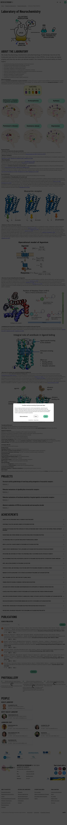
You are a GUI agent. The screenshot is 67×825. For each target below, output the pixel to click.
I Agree (45, 416)
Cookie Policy (31, 419)
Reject (36, 416)
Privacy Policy (36, 419)
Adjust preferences (24, 416)
